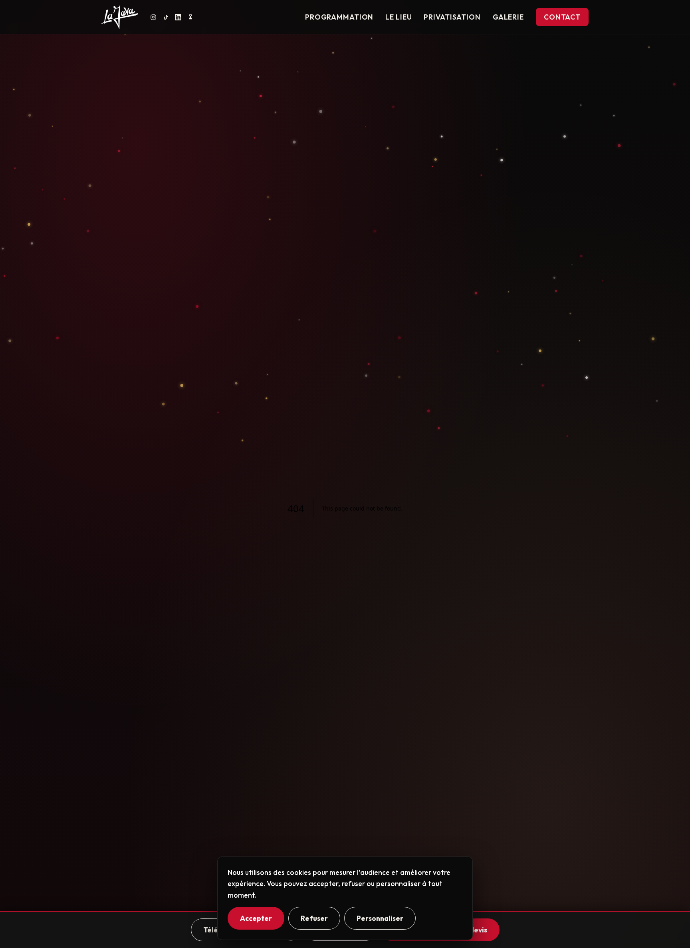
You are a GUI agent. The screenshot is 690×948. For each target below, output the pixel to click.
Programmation (339, 17)
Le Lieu (398, 17)
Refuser (314, 918)
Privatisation (452, 17)
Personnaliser (380, 918)
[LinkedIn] (178, 17)
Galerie (508, 17)
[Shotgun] (190, 17)
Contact (562, 17)
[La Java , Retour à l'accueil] (119, 17)
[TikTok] (166, 17)
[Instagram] (153, 17)
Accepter (256, 918)
